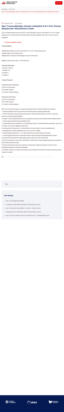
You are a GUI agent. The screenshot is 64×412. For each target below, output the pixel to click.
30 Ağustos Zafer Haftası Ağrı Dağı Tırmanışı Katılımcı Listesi (23, 204)
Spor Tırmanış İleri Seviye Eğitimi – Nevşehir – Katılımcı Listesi (23, 208)
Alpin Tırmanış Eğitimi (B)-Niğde (15, 201)
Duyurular (12, 9)
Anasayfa (4, 9)
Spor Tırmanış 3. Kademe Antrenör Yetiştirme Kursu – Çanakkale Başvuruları (27, 215)
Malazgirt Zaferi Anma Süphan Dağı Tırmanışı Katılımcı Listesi (23, 212)
